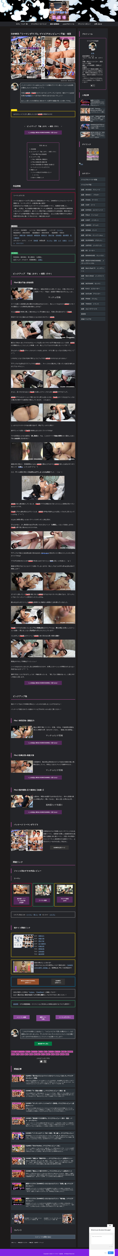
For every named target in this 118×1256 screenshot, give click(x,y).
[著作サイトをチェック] (41, 1061)
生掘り (65, 240)
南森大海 (22, 235)
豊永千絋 (51, 235)
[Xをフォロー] (45, 1061)
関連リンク (34, 170)
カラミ (28, 1051)
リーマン (36, 175)
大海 (23, 1054)
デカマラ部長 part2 (65, 899)
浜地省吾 (58, 235)
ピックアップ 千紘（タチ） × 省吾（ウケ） (44, 151)
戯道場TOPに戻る (43, 1044)
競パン (36, 915)
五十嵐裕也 (42, 944)
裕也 (68, 1054)
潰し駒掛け (37, 1054)
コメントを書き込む (43, 1237)
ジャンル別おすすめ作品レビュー (42, 172)
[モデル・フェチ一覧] (23, 941)
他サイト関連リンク (38, 177)
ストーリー (20, 243)
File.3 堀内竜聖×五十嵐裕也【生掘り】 (43, 164)
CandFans (40, 992)
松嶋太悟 (30, 235)
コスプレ (52, 915)
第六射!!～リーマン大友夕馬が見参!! (21, 900)
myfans (31, 992)
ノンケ (41, 1051)
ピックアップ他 (35, 157)
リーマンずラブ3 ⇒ (64, 1017)
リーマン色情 (43, 900)
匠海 (14, 1054)
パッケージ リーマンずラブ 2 (40, 167)
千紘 (18, 1054)
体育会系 (71, 1051)
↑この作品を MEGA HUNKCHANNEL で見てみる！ (43, 132)
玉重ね (40, 260)
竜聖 (58, 1054)
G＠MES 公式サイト (58, 982)
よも (92, 53)
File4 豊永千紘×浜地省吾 (39, 154)
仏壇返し (64, 1051)
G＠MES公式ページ (59, 847)
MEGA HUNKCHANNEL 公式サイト (28, 981)
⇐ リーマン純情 (21, 1017)
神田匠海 (37, 235)
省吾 (53, 1054)
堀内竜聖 (66, 235)
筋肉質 (36, 240)
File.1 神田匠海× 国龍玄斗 (39, 159)
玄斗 (43, 1054)
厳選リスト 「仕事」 (43, 1018)
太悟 (27, 1054)
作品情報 (33, 149)
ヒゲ (59, 240)
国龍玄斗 (44, 235)
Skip (106, 1252)
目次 (40, 145)
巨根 (55, 240)
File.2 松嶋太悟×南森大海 (39, 162)
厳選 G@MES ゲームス (18, 1051)
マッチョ (49, 240)
